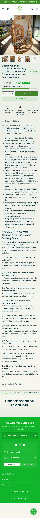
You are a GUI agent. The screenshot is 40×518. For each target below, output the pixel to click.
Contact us (28, 464)
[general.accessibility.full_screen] (37, 17)
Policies (5, 479)
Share (34, 71)
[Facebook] (16, 445)
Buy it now (20, 99)
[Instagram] (20, 445)
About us (11, 464)
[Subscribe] (34, 435)
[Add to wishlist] (36, 51)
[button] (3, 9)
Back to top (21, 498)
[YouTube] (24, 445)
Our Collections (8, 474)
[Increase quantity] (12, 93)
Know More (6, 485)
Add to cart (26, 93)
